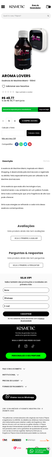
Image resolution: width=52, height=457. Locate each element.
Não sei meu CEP (9, 138)
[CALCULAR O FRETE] (34, 133)
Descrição (7, 161)
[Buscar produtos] (49, 15)
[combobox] (26, 16)
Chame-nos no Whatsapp (22, 397)
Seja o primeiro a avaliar (26, 238)
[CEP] (13, 131)
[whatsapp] (21, 144)
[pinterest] (30, 144)
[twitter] (25, 144)
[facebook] (17, 144)
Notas (46, 161)
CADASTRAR (26, 314)
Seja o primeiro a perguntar (26, 265)
